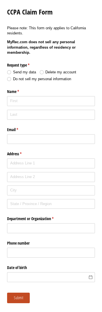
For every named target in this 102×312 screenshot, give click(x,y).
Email (19, 129)
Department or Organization (37, 218)
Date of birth (17, 267)
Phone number (18, 243)
